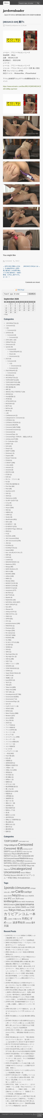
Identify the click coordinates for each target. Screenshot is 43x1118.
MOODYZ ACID (11, 583)
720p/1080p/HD (14, 351)
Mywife (8, 597)
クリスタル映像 (11, 741)
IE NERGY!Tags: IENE (13, 529)
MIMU (7, 578)
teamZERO (9, 680)
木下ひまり (9, 784)
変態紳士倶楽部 (11, 765)
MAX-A (8, 571)
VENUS (8, 708)
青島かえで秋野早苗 (12, 820)
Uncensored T (10, 699)
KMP (7, 555)
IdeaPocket (9, 519)
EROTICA (9, 472)
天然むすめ (9, 770)
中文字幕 (8, 756)
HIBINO (8, 512)
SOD (7, 659)
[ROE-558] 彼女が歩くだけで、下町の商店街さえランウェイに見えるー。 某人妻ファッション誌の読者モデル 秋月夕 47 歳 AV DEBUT (20, 1039)
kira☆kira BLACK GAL (13, 552)
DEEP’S (8, 451)
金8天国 (8, 817)
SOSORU (9, 666)
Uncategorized (10, 694)
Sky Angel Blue (10, 654)
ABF (7, 389)
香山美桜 (8, 822)
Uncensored (13, 356)
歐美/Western (10, 791)
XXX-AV (30, 910)
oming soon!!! (10, 611)
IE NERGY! (9, 526)
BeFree (8, 408)
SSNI (27, 907)
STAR (32, 907)
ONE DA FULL (10, 614)
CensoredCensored (12, 429)
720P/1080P (10, 380)
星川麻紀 (8, 777)
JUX (18, 898)
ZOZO (7, 723)
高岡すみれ (9, 824)
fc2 (7, 481)
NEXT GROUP (10, 604)
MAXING (8, 574)
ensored (8, 470)
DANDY (8, 444)
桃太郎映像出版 (11, 786)
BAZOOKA (9, 403)
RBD (9, 907)
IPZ (9, 898)
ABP (13, 892)
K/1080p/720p (10, 548)
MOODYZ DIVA (10, 585)
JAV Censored (10, 538)
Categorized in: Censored (14, 418)
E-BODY (8, 463)
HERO (8, 505)
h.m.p (7, 503)
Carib (19, 891)
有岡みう (8, 779)
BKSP (7, 411)
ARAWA (8, 394)
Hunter (8, 517)
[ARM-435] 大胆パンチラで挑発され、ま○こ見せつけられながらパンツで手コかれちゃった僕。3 (20, 1011)
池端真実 (8, 798)
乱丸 (7, 758)
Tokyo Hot (9, 689)
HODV (26, 896)
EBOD (6, 896)
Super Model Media (12, 673)
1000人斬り (9, 340)
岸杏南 (8, 772)
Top (40, 1115)
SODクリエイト (11, 663)
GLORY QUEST (11, 500)
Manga (8, 567)
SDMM (8, 647)
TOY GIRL (9, 692)
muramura (9, 590)
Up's (7, 704)
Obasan (8, 609)
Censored (8, 261)
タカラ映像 (9, 746)
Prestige (8, 630)
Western (8, 715)
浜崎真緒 (28, 923)
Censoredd (9, 432)
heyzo (16, 895)
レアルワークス (11, 751)
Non (7, 607)
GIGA (7, 496)
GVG (10, 896)
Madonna (9, 564)
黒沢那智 (8, 829)
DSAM (8, 460)
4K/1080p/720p (11, 377)
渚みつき (8, 801)
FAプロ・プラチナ (11, 479)
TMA (7, 685)
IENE (7, 531)
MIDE (23, 902)
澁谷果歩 (8, 805)
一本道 (8, 753)
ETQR (8, 474)
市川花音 (8, 775)
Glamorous (9, 498)
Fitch (7, 489)
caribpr (28, 891)
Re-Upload (9, 633)
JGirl (7, 543)
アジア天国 (9, 725)
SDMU (18, 907)
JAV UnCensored (11, 541)
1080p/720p (9, 342)
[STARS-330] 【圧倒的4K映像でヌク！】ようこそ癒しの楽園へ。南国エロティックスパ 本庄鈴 (20, 1004)
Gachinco (9, 491)
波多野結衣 (19, 922)
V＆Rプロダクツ (11, 706)
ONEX (8, 616)
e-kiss (7, 465)
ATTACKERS (10, 401)
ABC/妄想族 (9, 387)
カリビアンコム (11, 737)
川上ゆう (9, 923)
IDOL (7, 522)
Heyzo (11, 354)
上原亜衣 (10, 919)
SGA (7, 649)
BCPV (8, 406)
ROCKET (9, 635)
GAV (7, 493)
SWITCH (8, 675)
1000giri (33, 888)
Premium (8, 628)
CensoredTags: (11, 434)
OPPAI (8, 619)
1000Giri (8, 333)
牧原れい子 (9, 810)
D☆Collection (10, 441)
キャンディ (9, 739)
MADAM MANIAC (11, 562)
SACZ (17, 261)
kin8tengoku (11, 901)
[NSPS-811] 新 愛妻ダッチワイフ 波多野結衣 (20, 940)
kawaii (8, 550)
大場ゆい (8, 767)
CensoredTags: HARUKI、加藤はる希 (18, 437)
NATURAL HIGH (11, 602)
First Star (8, 486)
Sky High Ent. (10, 656)
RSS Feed (21, 290)
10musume (9, 344)
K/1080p (8, 545)
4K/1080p (9, 375)
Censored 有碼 (10, 427)
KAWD (22, 898)
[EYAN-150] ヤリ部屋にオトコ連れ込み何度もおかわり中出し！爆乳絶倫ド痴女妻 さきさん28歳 (20, 1032)
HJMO (8, 515)
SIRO (7, 652)
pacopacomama (11, 623)
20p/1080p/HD (10, 370)
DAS (7, 446)
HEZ (7, 510)
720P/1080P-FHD (11, 382)
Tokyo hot (9, 687)
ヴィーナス (9, 732)
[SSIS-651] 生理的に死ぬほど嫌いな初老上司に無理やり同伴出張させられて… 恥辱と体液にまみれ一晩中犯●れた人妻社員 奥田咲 (20, 992)
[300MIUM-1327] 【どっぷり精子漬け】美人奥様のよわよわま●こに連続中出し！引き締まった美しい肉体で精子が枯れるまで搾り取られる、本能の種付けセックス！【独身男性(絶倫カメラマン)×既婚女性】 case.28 (20, 1101)
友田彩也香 (9, 763)
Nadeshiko (9, 600)
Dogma (8, 455)
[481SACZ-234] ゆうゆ (32, 266)
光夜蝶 (8, 760)
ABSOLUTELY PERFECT (14, 392)
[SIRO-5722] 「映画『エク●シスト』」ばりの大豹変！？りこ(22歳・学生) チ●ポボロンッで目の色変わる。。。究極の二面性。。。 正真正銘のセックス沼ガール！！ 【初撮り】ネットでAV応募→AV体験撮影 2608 (20, 1089)
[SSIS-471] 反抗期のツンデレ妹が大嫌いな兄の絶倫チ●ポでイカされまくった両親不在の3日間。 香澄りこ (20, 1065)
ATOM (8, 399)
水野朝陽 (8, 796)
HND (22, 896)
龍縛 (7, 831)
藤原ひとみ (9, 815)
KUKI (7, 557)
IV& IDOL (9, 536)
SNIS (23, 907)
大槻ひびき (17, 919)
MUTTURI (9, 595)
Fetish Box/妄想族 (11, 484)
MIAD (19, 901)
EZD (7, 477)
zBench (34, 1114)
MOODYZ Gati (10, 588)
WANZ (8, 711)
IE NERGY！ (10, 524)
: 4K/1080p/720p (11, 323)
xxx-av (8, 718)
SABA (13, 907)
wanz (23, 910)
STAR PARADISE (11, 668)
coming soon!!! (10, 439)
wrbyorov (15, 25)
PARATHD (9, 626)
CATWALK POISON (12, 422)
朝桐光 (8, 782)
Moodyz (8, 581)
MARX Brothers (11, 569)
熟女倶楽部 (9, 808)
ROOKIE (8, 637)
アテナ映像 (9, 727)
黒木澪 (8, 827)
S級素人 (8, 678)
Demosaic (9, 453)
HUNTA (31, 896)
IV (6, 533)
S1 (6, 640)
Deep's (8, 448)
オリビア (8, 734)
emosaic (8, 467)
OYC (7, 621)
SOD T (8, 661)
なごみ (8, 749)
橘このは (8, 789)
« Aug (6, 314)
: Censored (9, 325)
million (8, 576)
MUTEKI (8, 593)
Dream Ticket (10, 458)
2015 (7, 359)
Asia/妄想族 (9, 396)
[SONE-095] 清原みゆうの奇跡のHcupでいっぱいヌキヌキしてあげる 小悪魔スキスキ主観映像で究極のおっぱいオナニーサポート (20, 985)
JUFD (13, 898)
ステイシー (9, 744)
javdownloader (13, 10)
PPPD (6, 907)
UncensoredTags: (11, 701)
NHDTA (12, 905)
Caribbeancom (10, 415)
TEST (7, 682)
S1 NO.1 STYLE (11, 642)
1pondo (8, 347)
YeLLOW (8, 720)
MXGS (7, 904)
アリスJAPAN (10, 730)
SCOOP (8, 645)
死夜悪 (8, 794)
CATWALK (9, 420)
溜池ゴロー (9, 803)
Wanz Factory (10, 713)
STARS (8, 671)
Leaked (8, 559)
